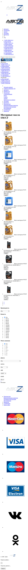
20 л (7, 347)
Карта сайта (7, 405)
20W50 (7, 331)
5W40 (7, 336)
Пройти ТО (7, 91)
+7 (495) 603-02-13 (8, 54)
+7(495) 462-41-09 (8, 51)
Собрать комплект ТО (9, 88)
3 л (6, 348)
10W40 (7, 325)
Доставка (6, 33)
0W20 (7, 320)
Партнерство (7, 104)
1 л (6, 345)
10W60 (7, 328)
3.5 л (7, 350)
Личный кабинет (8, 87)
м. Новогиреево (8, 44)
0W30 (7, 322)
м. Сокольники (8, 53)
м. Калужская (7, 41)
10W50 (7, 326)
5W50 (7, 337)
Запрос (6, 134)
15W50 (7, 330)
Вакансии (6, 111)
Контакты (6, 34)
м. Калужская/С (5, 79)
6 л (6, 355)
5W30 (7, 334)
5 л (6, 353)
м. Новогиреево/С (5, 81)
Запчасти (6, 29)
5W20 (7, 333)
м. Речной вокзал (8, 47)
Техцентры (7, 30)
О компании (7, 109)
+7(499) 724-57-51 (8, 43)
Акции (5, 31)
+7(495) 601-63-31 (8, 48)
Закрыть (3, 568)
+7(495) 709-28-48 (8, 46)
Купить (6, 269)
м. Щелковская (8, 50)
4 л (6, 351)
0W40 (7, 323)
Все (7, 317)
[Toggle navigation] (1, 1)
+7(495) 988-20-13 (8, 40)
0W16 (7, 319)
